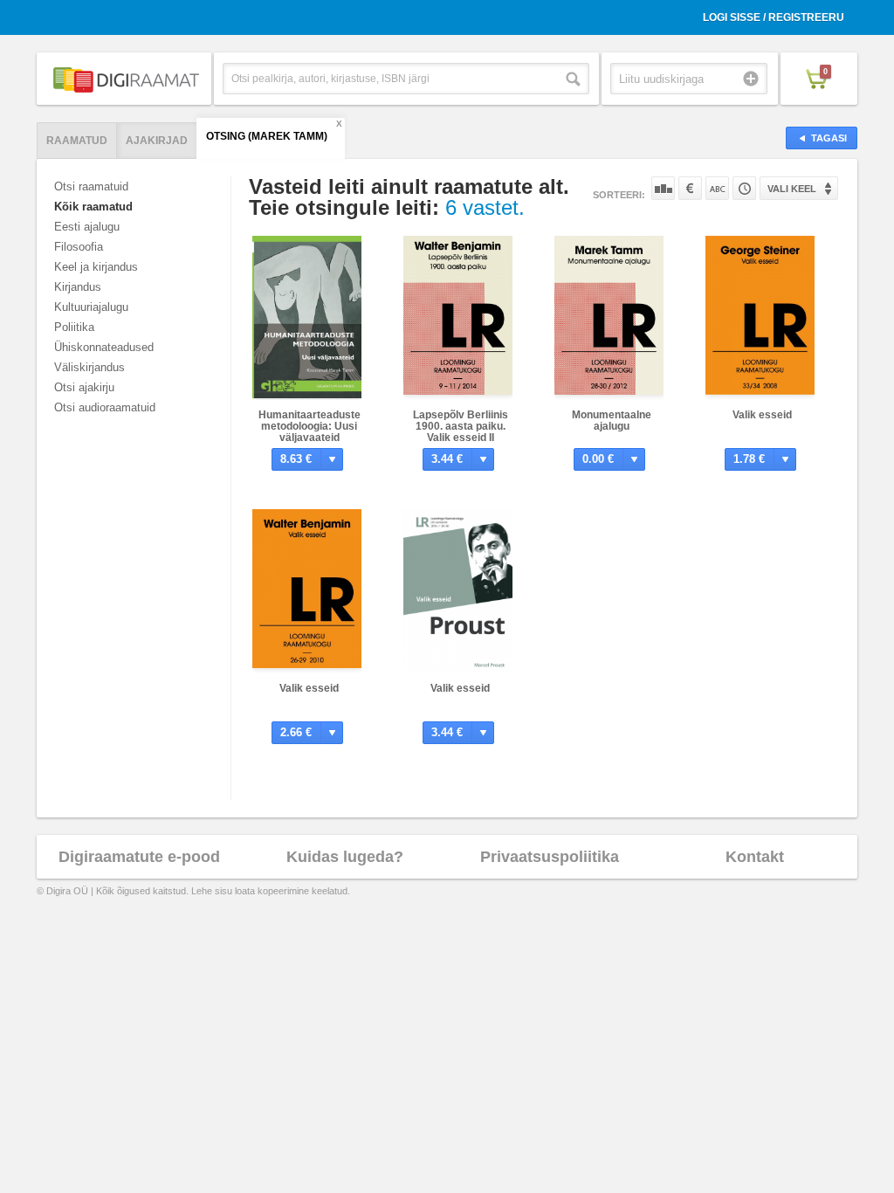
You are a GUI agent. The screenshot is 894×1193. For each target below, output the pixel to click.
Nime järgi (717, 188)
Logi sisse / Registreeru (773, 17)
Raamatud (76, 140)
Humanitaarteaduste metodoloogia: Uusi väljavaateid (309, 426)
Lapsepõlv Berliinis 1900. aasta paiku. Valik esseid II (460, 426)
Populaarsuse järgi (663, 188)
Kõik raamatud (93, 206)
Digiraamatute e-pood (139, 856)
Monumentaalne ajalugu (611, 420)
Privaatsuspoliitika (549, 856)
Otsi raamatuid (91, 186)
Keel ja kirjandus (96, 266)
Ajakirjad (157, 140)
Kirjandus (77, 286)
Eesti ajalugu (87, 226)
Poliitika (74, 327)
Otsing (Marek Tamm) (266, 136)
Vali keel (791, 188)
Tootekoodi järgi (744, 188)
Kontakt (755, 856)
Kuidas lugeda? (344, 856)
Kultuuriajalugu (91, 307)
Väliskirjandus (89, 367)
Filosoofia (78, 246)
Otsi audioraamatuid (104, 407)
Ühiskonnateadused (104, 347)
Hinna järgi (690, 188)
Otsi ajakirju (84, 387)
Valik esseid (762, 415)
